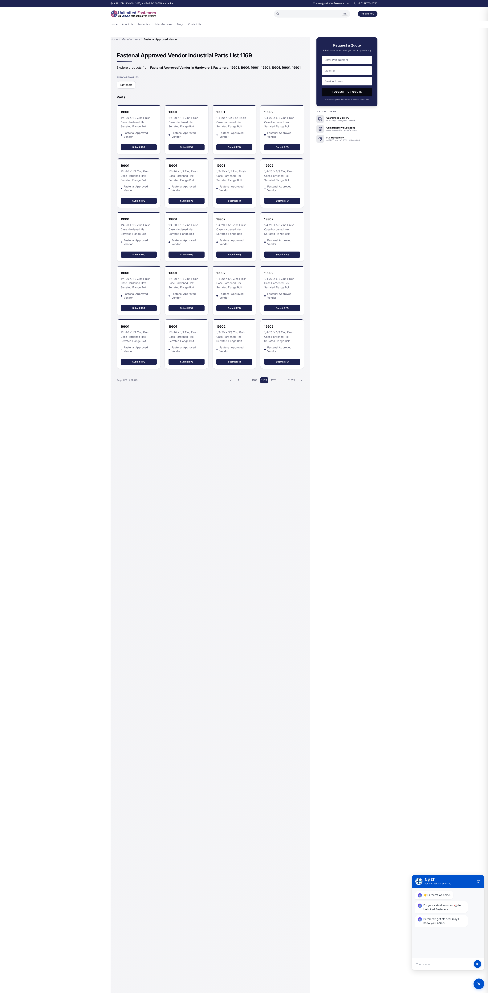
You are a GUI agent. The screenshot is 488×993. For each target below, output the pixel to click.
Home (114, 24)
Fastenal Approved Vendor (136, 134)
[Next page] (301, 380)
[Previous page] (231, 380)
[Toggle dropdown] (149, 24)
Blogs (180, 24)
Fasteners (126, 84)
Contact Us (194, 24)
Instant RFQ (367, 13)
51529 (291, 380)
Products (143, 24)
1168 (255, 380)
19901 (125, 112)
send (477, 964)
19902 (221, 219)
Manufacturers (164, 24)
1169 (264, 380)
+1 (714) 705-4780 (367, 3)
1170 (273, 380)
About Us (127, 24)
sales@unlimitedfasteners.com (332, 3)
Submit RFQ (138, 147)
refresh (478, 881)
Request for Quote (347, 91)
